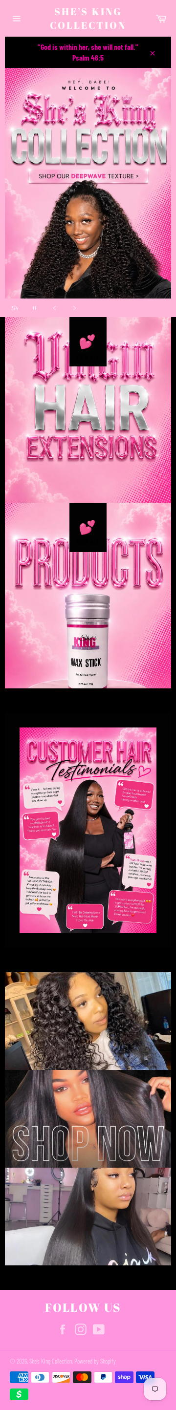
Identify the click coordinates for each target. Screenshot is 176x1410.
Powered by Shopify (95, 1361)
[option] (88, 192)
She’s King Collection (88, 18)
